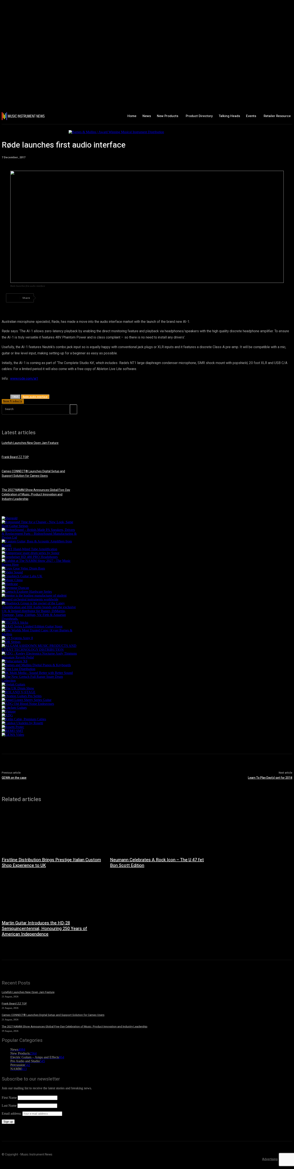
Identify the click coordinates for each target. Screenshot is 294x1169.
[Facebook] (45, 298)
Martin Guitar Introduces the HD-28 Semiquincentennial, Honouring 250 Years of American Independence (44, 928)
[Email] (123, 298)
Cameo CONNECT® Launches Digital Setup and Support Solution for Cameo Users (33, 473)
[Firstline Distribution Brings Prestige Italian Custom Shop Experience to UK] (51, 832)
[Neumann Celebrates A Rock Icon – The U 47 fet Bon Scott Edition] (160, 832)
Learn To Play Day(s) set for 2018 (270, 778)
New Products (12, 401)
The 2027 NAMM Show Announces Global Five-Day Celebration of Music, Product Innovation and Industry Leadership (36, 494)
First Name (9, 1097)
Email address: (12, 1113)
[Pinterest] (76, 298)
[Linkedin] (107, 298)
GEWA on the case (14, 778)
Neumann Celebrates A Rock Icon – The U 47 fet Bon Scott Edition (157, 863)
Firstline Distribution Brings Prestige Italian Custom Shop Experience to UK (51, 863)
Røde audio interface (35, 396)
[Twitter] (61, 298)
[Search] (73, 409)
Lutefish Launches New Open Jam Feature (30, 443)
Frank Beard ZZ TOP (15, 457)
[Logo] (26, 116)
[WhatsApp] (92, 298)
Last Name (9, 1105)
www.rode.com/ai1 (24, 378)
